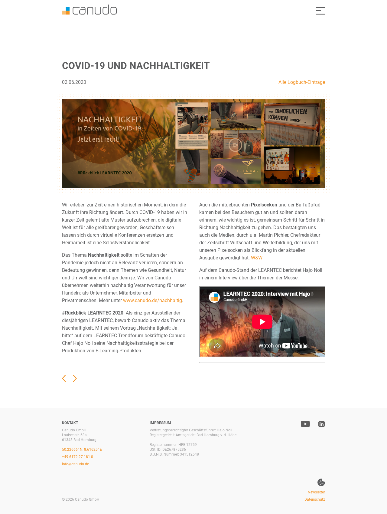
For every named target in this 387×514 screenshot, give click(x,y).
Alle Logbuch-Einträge (301, 82)
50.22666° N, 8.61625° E (82, 449)
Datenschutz (314, 499)
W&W (256, 258)
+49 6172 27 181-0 (77, 457)
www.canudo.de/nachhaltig (152, 300)
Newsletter (316, 492)
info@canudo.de (75, 464)
